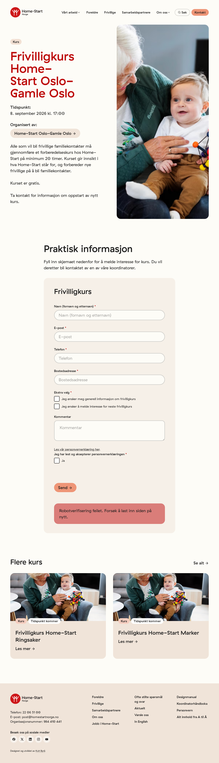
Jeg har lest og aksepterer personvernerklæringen (90, 454)
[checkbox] (57, 399)
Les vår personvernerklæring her (76, 449)
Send (63, 487)
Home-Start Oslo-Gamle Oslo (42, 133)
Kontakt (200, 12)
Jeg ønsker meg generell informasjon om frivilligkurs (99, 399)
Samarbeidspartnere (136, 12)
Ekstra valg (63, 392)
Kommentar (62, 416)
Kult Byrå (40, 750)
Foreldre (92, 12)
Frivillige (110, 12)
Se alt (199, 562)
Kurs (16, 42)
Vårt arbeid (69, 12)
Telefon (60, 349)
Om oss (162, 12)
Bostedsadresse (66, 371)
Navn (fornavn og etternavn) (75, 306)
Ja (63, 461)
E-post (60, 327)
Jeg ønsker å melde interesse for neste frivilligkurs (97, 406)
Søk (184, 12)
